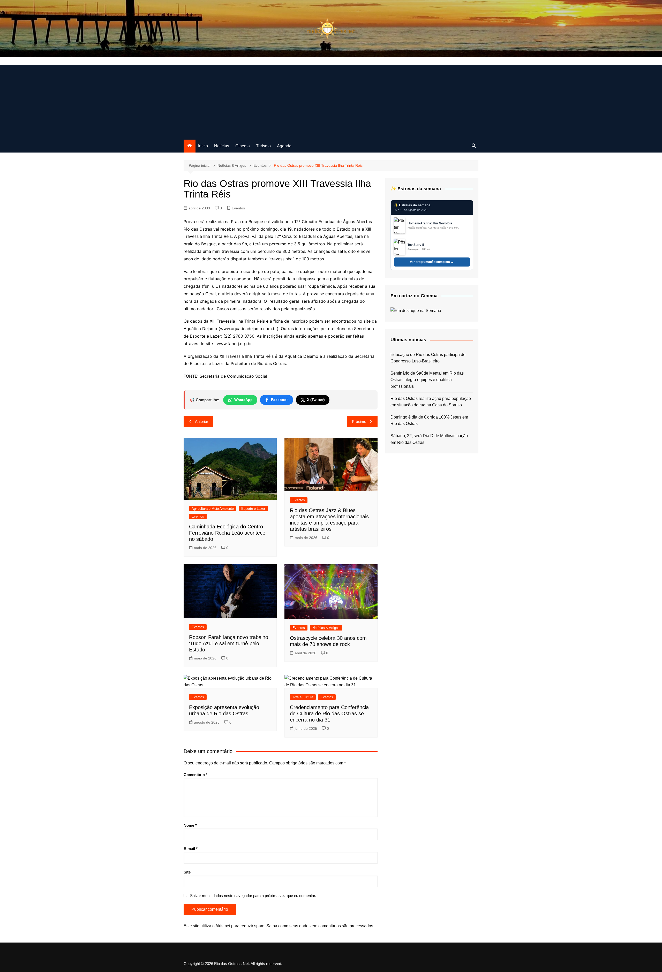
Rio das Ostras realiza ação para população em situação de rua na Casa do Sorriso (430, 401)
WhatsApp (243, 400)
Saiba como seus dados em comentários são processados (319, 926)
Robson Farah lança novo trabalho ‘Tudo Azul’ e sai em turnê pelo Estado (228, 643)
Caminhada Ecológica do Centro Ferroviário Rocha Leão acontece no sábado (227, 533)
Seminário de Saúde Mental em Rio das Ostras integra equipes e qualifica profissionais (427, 380)
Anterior (201, 421)
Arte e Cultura (302, 697)
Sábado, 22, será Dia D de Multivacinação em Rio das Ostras (429, 439)
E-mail (191, 848)
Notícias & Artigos (326, 628)
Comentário (195, 774)
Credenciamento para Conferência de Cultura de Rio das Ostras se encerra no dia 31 (329, 713)
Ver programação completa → (432, 261)
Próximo (359, 421)
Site (187, 872)
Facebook (280, 400)
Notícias (221, 146)
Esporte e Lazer (253, 509)
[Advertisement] (331, 101)
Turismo (263, 146)
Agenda (284, 146)
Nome (190, 825)
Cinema (242, 146)
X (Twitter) (316, 400)
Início (203, 146)
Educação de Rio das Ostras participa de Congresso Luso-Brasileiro (427, 357)
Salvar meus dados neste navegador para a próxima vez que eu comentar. (253, 895)
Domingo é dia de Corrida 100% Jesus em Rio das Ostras (429, 420)
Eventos (238, 208)
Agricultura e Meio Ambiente (213, 509)
